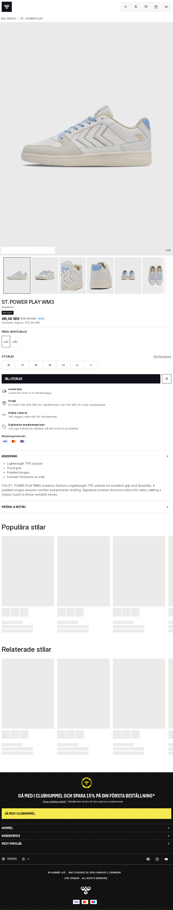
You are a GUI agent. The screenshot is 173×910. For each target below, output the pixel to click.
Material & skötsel (14, 506)
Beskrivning (10, 456)
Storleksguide (162, 356)
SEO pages (8, 18)
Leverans (15, 389)
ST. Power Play (31, 18)
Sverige (12, 858)
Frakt (12, 401)
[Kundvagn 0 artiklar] (156, 7)
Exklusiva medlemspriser (26, 424)
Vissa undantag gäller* (55, 801)
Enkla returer (18, 412)
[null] (7, 7)
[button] (136, 7)
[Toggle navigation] (126, 7)
